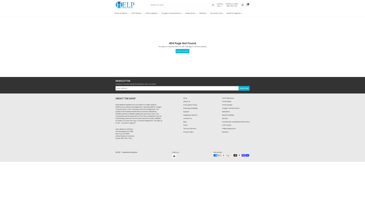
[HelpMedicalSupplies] (124, 4)
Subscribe (244, 88)
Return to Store (182, 51)
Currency (220, 4)
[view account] (242, 5)
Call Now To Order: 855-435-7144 (231, 5)
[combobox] (180, 5)
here (190, 47)
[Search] (213, 5)
